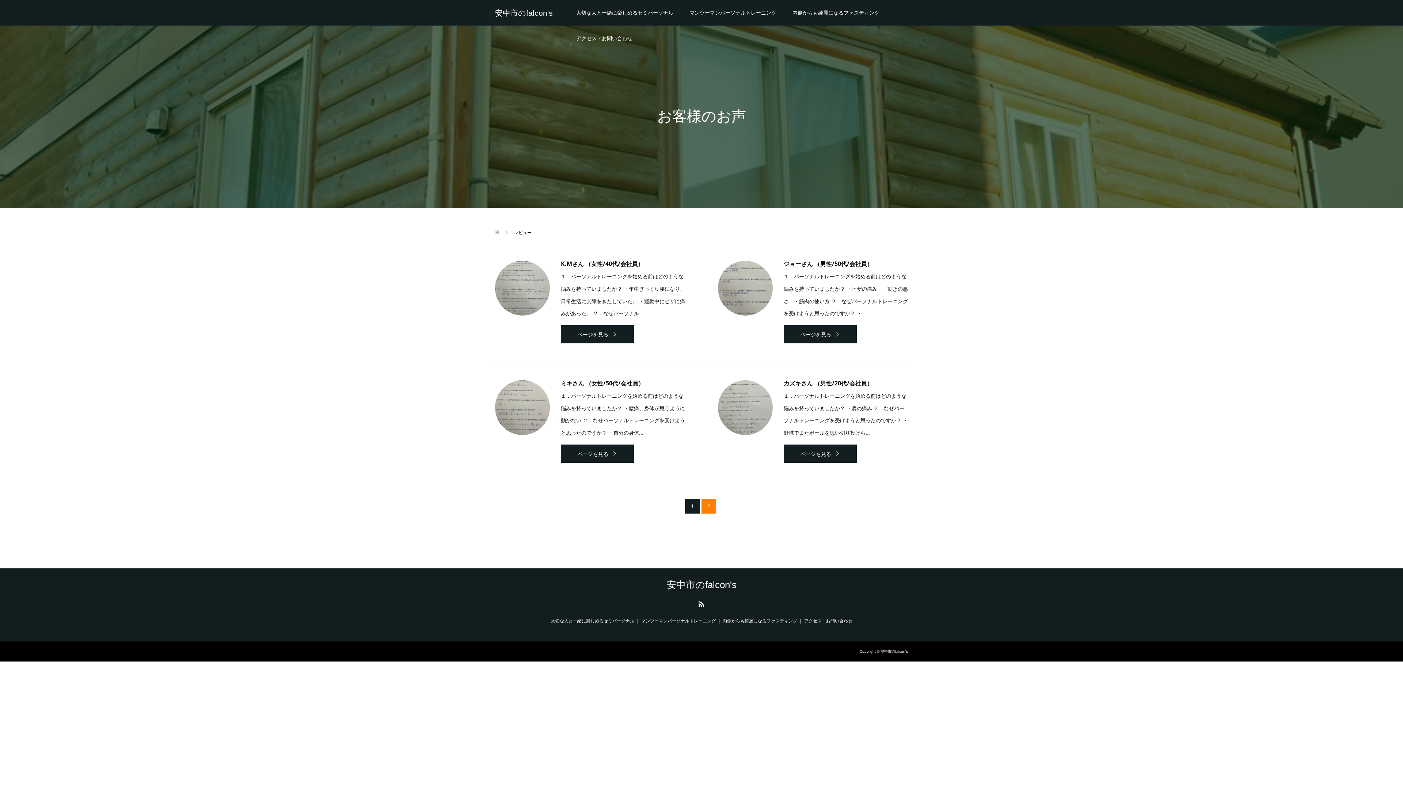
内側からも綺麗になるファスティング (835, 13)
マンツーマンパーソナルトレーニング (732, 13)
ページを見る (593, 335)
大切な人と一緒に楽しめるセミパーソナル (624, 13)
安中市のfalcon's (524, 13)
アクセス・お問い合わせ (604, 38)
